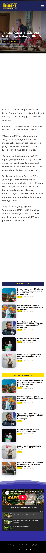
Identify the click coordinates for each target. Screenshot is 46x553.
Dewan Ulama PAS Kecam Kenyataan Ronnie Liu (28, 339)
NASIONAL (14, 41)
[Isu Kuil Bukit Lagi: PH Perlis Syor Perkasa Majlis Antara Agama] (9, 361)
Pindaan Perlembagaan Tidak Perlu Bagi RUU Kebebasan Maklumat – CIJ (30, 464)
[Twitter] (26, 549)
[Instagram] (19, 549)
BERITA (6, 41)
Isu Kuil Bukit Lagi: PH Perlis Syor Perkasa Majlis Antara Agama (29, 356)
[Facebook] (15, 549)
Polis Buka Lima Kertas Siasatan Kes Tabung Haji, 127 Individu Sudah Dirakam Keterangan (30, 324)
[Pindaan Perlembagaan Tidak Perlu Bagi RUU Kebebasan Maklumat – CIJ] (9, 468)
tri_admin (21, 46)
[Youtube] (30, 549)
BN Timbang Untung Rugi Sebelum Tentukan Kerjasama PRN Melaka (30, 307)
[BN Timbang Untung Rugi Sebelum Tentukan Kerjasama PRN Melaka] (9, 311)
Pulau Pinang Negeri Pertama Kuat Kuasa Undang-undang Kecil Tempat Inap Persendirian (30, 292)
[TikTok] (23, 549)
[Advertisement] (23, 78)
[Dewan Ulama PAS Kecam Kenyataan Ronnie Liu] (9, 344)
